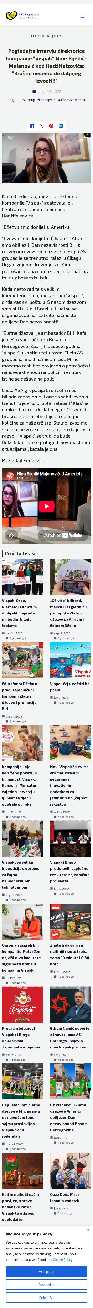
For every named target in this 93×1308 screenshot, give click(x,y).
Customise (46, 1285)
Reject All (46, 1298)
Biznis (37, 35)
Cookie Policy (62, 1260)
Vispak (80, 100)
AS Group (28, 100)
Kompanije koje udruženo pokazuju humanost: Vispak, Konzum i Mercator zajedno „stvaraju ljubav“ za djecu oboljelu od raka (19, 785)
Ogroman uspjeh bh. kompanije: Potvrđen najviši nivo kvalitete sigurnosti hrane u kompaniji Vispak (21, 957)
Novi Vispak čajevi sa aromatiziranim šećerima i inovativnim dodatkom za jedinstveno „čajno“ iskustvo (69, 785)
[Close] (88, 1230)
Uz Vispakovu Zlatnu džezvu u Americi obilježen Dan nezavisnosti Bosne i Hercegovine (69, 1117)
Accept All (46, 1272)
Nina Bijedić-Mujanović (55, 100)
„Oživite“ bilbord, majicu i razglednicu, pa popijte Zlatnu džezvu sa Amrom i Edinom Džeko (69, 613)
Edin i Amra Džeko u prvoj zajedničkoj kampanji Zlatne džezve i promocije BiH (19, 696)
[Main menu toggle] (82, 16)
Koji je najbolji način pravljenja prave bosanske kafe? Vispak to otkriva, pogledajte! (20, 1206)
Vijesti (55, 35)
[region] (46, 1267)
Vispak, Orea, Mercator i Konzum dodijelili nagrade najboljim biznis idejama (19, 613)
